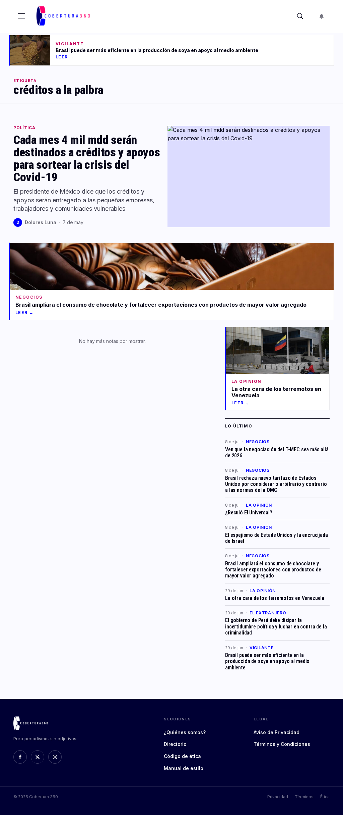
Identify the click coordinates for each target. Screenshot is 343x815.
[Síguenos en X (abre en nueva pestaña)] (37, 757)
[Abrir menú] (21, 16)
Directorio (175, 744)
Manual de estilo (183, 768)
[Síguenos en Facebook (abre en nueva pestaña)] (20, 757)
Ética (325, 796)
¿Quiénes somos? (185, 732)
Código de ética (182, 756)
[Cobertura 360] (64, 16)
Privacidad (277, 796)
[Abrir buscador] (300, 16)
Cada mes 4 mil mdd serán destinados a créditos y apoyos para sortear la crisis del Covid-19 (86, 158)
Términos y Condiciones (282, 744)
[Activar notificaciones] (322, 16)
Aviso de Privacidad (276, 732)
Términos (304, 796)
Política (24, 128)
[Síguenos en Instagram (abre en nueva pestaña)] (55, 757)
